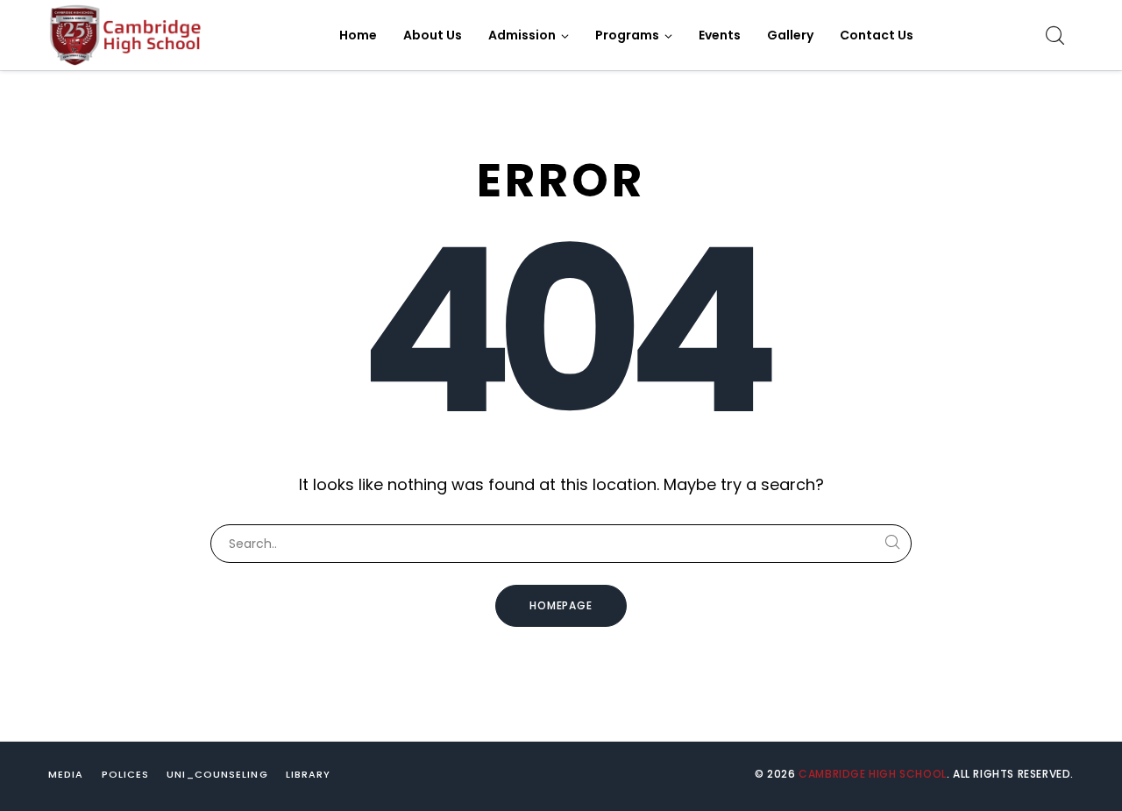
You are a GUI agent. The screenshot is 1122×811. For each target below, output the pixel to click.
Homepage (561, 605)
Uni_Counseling (217, 774)
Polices (126, 774)
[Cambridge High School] (127, 35)
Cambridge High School (873, 773)
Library (308, 774)
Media (66, 774)
